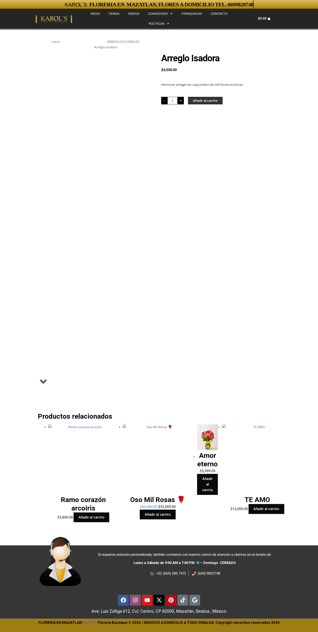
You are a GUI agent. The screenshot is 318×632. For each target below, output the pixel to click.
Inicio (95, 13)
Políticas (156, 23)
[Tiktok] (182, 600)
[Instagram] (135, 600)
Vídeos (133, 13)
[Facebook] (123, 600)
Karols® (90, 622)
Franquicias (191, 13)
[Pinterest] (170, 600)
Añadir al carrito (205, 100)
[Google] (194, 600)
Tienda (113, 13)
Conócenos (158, 13)
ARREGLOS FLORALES (123, 41)
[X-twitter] (159, 600)
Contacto (219, 13)
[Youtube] (147, 600)
